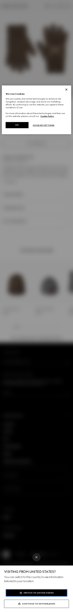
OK (17, 125)
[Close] (36, 557)
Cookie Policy (47, 116)
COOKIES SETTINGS (43, 125)
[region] (36, 109)
